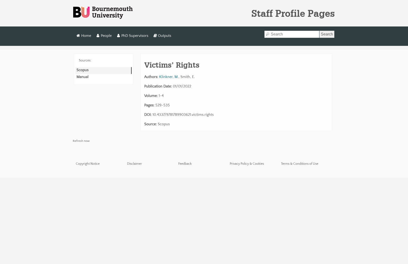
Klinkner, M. (168, 77)
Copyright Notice (88, 164)
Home (86, 36)
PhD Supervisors (134, 36)
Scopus (82, 70)
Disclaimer (134, 164)
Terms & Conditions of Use (299, 164)
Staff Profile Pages (293, 13)
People (106, 36)
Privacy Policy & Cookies (247, 164)
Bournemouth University (103, 12)
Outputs (164, 36)
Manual (82, 77)
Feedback (185, 164)
